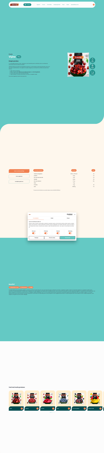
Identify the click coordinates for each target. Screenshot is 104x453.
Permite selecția (52, 237)
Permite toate (67, 237)
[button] (51, 413)
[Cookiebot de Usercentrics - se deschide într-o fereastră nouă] (67, 214)
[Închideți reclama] (74, 214)
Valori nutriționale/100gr (19, 171)
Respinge (36, 237)
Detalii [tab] (52, 218)
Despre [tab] (68, 218)
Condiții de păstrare (19, 181)
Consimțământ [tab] (36, 218)
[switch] (45, 233)
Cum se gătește (19, 176)
